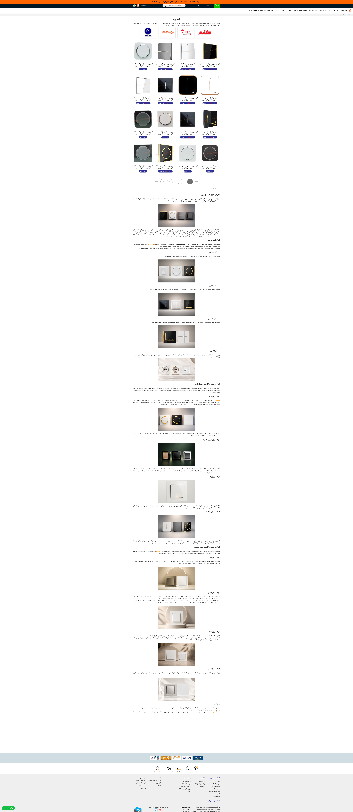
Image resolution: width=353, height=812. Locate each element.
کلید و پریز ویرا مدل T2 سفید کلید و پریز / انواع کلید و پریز (187, 65)
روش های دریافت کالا (214, 791)
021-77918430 (186, 809)
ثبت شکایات (217, 796)
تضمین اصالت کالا (215, 789)
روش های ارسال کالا (200, 784)
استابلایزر (335, 10)
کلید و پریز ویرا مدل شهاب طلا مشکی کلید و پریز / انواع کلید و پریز (210, 65)
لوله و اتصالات (272, 10)
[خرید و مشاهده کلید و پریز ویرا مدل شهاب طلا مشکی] (210, 51)
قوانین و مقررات (201, 781)
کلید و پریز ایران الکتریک (154, 780)
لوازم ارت (158, 785)
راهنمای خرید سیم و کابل (214, 801)
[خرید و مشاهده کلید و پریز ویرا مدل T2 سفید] (188, 51)
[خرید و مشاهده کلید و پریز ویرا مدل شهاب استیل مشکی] (165, 85)
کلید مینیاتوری (142, 785)
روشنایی (281, 10)
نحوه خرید (209, 6)
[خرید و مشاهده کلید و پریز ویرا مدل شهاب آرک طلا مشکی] (188, 85)
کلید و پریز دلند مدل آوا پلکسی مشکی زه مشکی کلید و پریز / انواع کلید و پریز (143, 167)
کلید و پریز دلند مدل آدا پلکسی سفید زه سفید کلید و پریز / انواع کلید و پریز (188, 167)
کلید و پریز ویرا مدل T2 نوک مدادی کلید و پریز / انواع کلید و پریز (165, 65)
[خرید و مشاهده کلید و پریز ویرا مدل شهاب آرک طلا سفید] (210, 85)
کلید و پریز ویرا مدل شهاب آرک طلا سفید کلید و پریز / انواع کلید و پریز (210, 99)
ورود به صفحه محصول (210, 73)
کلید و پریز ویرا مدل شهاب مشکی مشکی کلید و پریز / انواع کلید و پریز (188, 133)
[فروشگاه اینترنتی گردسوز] (350, 11)
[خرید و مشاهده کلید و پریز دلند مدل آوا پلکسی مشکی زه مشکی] (143, 153)
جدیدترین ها (142, 788)
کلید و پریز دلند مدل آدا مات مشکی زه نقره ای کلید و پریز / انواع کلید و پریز (210, 167)
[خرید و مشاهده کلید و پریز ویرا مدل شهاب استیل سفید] (143, 85)
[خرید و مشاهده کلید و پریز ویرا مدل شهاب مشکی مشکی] (188, 119)
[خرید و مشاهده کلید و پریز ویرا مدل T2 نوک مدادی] (165, 51)
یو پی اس (327, 10)
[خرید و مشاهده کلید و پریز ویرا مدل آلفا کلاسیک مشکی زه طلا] (165, 153)
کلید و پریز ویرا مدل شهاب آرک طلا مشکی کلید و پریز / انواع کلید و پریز (188, 99)
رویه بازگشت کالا (216, 786)
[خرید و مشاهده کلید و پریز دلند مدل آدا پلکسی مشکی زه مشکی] (143, 119)
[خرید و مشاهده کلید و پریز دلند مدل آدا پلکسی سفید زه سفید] (188, 153)
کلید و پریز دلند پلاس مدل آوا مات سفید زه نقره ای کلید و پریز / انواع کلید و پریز (165, 133)
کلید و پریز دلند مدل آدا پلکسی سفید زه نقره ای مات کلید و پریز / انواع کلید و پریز (143, 65)
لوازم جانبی (253, 10)
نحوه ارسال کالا (216, 784)
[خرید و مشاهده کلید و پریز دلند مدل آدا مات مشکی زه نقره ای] (210, 153)
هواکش (289, 10)
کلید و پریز (343, 10)
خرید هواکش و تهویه (140, 783)
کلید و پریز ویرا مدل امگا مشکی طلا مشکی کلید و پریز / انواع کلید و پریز (210, 133)
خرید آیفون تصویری (141, 780)
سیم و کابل (262, 10)
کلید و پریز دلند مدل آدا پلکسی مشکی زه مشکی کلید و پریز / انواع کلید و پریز (143, 133)
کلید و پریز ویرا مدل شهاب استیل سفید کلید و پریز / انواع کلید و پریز (143, 99)
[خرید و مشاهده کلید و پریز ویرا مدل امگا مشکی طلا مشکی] (210, 119)
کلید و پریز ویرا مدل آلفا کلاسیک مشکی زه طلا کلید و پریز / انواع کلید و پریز (165, 167)
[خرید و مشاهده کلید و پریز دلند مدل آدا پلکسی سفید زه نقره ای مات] (143, 51)
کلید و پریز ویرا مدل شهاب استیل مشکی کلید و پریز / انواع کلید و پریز (165, 99)
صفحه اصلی (349, 15)
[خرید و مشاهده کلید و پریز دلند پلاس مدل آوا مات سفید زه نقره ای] (165, 119)
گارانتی (218, 794)
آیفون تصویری (317, 10)
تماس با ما (201, 6)
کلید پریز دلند (157, 783)
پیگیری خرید (217, 781)
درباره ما (203, 789)
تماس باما (202, 786)
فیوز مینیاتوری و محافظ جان (302, 10)
